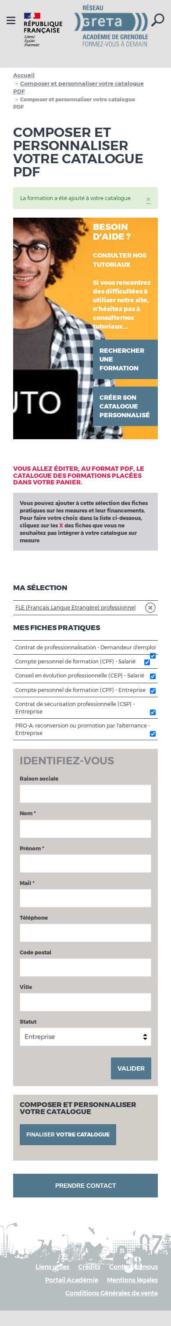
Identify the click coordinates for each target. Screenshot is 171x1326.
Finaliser (68, 1134)
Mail (27, 883)
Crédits (89, 1267)
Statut (28, 1021)
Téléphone (34, 917)
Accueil (24, 75)
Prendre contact (85, 1185)
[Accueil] (85, 29)
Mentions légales (132, 1280)
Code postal (35, 952)
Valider (131, 1068)
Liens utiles (52, 1267)
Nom (28, 813)
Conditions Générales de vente (111, 1293)
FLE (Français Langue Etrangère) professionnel (75, 607)
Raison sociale (39, 778)
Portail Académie (71, 1280)
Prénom (32, 848)
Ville (26, 987)
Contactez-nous (133, 1267)
